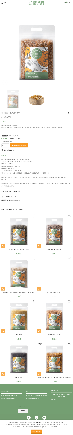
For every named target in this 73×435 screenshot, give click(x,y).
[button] (3, 51)
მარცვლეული (15, 113)
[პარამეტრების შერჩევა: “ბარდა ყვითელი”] (39, 331)
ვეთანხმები (36, 431)
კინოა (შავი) (18, 377)
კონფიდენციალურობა (9, 395)
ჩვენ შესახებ (5, 392)
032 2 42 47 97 (30, 392)
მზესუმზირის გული (54, 249)
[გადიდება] (5, 82)
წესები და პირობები (8, 398)
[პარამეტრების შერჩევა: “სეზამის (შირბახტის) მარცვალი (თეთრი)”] (3, 289)
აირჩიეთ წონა (6, 136)
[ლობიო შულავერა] (54, 273)
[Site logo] (36, 3)
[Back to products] (68, 113)
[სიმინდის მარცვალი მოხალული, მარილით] (54, 358)
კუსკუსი (19, 335)
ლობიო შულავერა (54, 292)
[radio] (4, 139)
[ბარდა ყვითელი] (54, 315)
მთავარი (4, 113)
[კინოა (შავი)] (18, 358)
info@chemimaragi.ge (32, 398)
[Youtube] (44, 418)
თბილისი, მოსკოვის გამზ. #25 (36, 395)
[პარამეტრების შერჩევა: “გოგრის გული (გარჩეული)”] (3, 246)
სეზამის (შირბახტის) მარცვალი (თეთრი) (18, 292)
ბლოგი (53, 399)
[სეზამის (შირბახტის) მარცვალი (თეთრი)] (18, 273)
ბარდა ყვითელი (54, 335)
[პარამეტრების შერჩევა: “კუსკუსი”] (3, 331)
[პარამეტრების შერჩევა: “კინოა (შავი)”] (3, 374)
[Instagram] (36, 418)
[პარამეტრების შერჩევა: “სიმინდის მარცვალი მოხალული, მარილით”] (39, 374)
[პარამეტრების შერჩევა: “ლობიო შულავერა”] (39, 289)
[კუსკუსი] (18, 315)
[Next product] (70, 113)
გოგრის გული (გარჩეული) (19, 249)
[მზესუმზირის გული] (54, 230)
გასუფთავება (7, 141)
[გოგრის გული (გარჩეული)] (18, 230)
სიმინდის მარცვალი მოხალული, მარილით (54, 377)
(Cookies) (39, 422)
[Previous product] (66, 113)
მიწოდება (54, 391)
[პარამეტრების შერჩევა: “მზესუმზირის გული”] (39, 246)
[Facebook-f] (29, 418)
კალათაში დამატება (19, 145)
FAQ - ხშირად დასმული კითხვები (61, 395)
